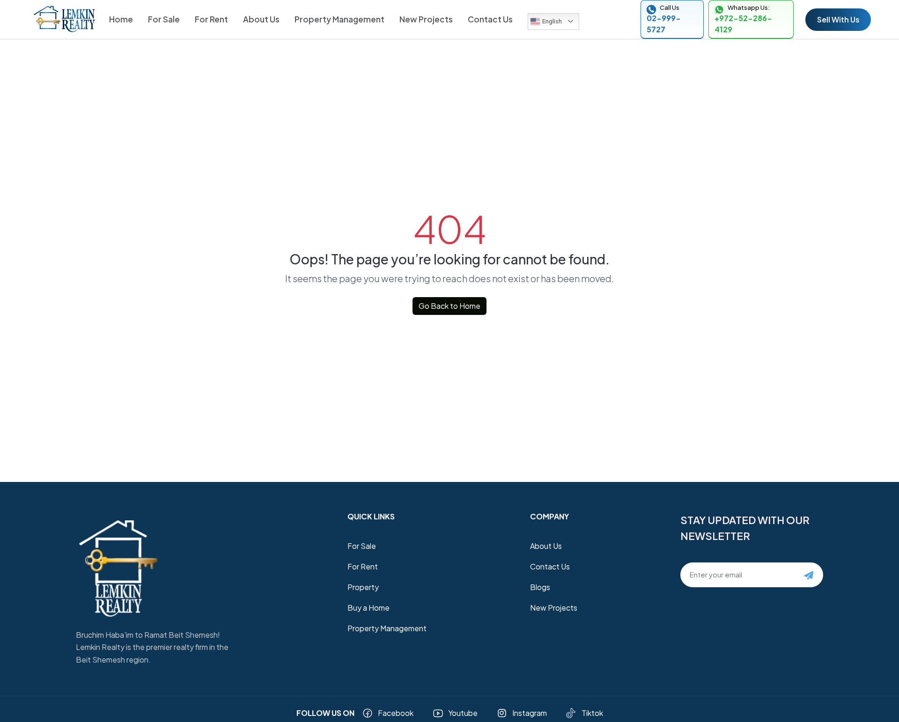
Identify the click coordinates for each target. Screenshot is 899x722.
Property (363, 587)
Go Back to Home (449, 306)
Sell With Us (838, 19)
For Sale (164, 19)
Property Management (339, 19)
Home (121, 19)
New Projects (426, 19)
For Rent (211, 19)
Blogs (540, 587)
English (552, 21)
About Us (261, 19)
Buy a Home (368, 608)
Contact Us (490, 19)
